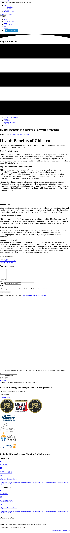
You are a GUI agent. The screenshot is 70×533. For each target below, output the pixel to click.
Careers (9, 8)
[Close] (35, 367)
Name (2, 281)
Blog (5, 26)
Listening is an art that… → (8, 262)
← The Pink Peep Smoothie (8, 261)
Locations (6, 10)
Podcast (6, 28)
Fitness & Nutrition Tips (16, 134)
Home (5, 19)
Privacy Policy (56, 530)
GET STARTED (11, 30)
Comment (3, 280)
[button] (3, 380)
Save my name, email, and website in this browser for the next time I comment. (24, 289)
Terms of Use (66, 530)
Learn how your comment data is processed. (35, 295)
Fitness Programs (8, 21)
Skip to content (4, 1)
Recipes (26, 134)
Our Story (10, 7)
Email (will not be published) (8, 283)
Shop (5, 23)
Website (2, 285)
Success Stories (8, 24)
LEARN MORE (5, 394)
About (5, 5)
